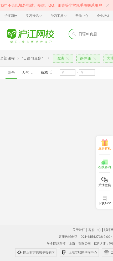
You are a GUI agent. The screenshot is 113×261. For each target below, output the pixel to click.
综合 (11, 72)
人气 (26, 72)
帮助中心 (81, 16)
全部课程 (7, 58)
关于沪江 (79, 230)
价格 (45, 72)
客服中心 (94, 230)
